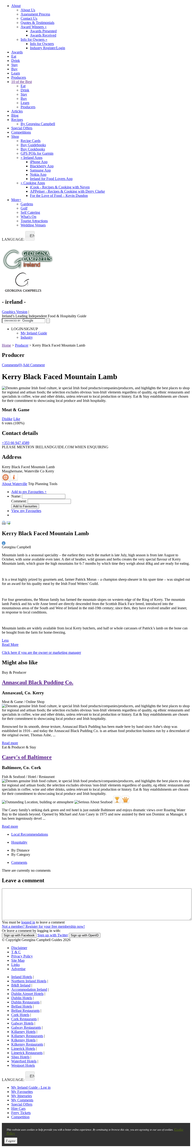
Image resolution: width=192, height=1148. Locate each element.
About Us (28, 10)
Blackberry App (42, 166)
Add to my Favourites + (29, 492)
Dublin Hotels (21, 998)
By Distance (20, 850)
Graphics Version (14, 312)
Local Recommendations (29, 834)
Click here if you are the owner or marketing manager (41, 652)
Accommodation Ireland (29, 989)
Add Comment (34, 365)
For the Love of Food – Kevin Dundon (59, 196)
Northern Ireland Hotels (28, 981)
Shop (15, 136)
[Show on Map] (6, 480)
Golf (24, 208)
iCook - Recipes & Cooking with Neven (60, 187)
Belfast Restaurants (25, 1011)
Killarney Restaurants (27, 1036)
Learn (15, 73)
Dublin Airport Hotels (27, 994)
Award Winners (34, 27)
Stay (14, 65)
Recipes (17, 120)
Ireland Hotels (21, 977)
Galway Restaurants (26, 1027)
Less (5, 640)
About (16, 6)
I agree (10, 1140)
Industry (27, 337)
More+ (16, 200)
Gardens (27, 204)
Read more (10, 743)
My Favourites (22, 1092)
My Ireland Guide (34, 333)
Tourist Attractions (34, 221)
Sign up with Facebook (19, 935)
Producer (21, 345)
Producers (18, 77)
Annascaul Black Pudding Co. (37, 682)
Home (6, 345)
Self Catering (30, 212)
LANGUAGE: (13, 239)
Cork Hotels (20, 1015)
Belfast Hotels (21, 1006)
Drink (15, 61)
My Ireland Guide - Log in (31, 1087)
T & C (16, 952)
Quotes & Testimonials (37, 23)
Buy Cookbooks (33, 149)
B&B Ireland (20, 985)
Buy (14, 69)
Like (16, 419)
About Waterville (14, 484)
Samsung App (40, 170)
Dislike (7, 419)
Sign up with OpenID (85, 935)
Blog (14, 115)
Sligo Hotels (20, 1057)
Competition (20, 1117)
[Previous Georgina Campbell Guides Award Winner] (117, 799)
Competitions (21, 132)
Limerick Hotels (23, 1049)
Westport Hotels (23, 1065)
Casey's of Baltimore (27, 757)
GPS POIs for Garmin (37, 153)
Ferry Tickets (21, 1113)
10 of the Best (21, 82)
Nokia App (38, 174)
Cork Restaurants (24, 1019)
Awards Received (43, 35)
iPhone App (39, 162)
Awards (17, 52)
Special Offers (21, 128)
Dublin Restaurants (25, 1002)
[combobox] (30, 236)
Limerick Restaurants (27, 1053)
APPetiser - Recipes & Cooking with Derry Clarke (67, 191)
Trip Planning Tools (42, 484)
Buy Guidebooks (33, 145)
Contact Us (29, 18)
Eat (13, 56)
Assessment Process (35, 14)
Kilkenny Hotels (23, 1040)
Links (15, 965)
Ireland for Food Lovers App (51, 179)
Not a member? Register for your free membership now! (43, 926)
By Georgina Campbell (38, 124)
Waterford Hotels (24, 1061)
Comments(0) (12, 365)
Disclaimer (19, 948)
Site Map (18, 960)
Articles (17, 111)
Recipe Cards (31, 141)
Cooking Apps (33, 183)
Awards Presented (43, 31)
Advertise (18, 969)
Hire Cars (18, 1109)
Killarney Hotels (23, 1032)
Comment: (19, 501)
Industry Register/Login (47, 48)
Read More (10, 645)
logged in (28, 922)
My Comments (22, 1100)
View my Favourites (26, 511)
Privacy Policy (22, 956)
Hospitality (19, 842)
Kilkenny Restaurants (27, 1044)
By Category (20, 854)
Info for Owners (34, 39)
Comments (19, 862)
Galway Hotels (22, 1023)
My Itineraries (21, 1096)
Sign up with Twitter (52, 935)
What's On (28, 217)
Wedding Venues (33, 225)
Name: (16, 496)
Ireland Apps (31, 158)
